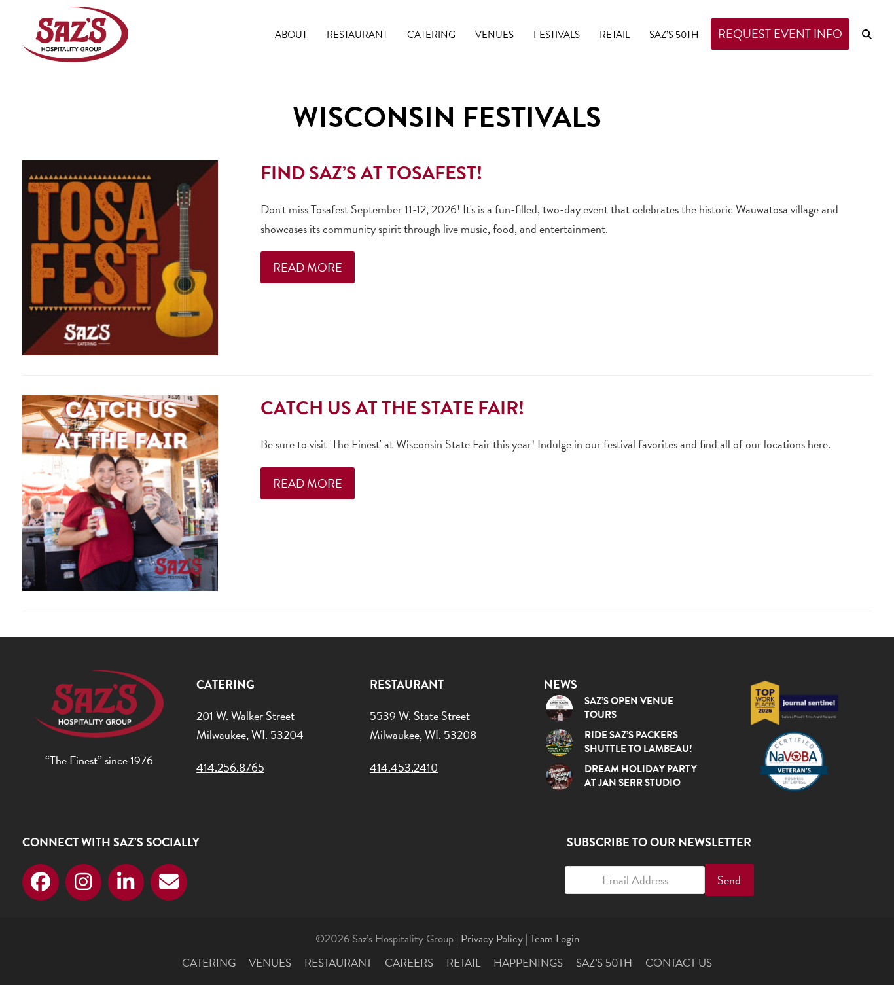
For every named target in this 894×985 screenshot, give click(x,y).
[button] (867, 34)
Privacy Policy (492, 939)
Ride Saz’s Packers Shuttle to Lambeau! (638, 742)
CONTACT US (678, 963)
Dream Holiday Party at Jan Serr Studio (640, 776)
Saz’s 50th (604, 963)
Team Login (554, 939)
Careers (409, 963)
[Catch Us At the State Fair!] (119, 491)
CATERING (209, 963)
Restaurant (338, 963)
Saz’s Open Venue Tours (628, 708)
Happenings (528, 963)
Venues (270, 963)
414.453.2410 (404, 767)
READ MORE (307, 267)
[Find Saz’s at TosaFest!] (119, 256)
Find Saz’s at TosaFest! (371, 173)
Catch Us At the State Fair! (392, 408)
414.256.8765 (230, 767)
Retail (463, 963)
